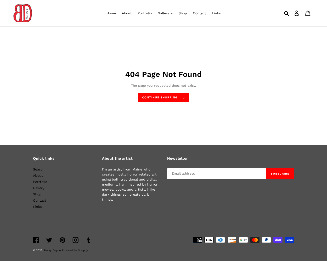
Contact (39, 200)
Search (39, 169)
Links (37, 207)
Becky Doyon (52, 250)
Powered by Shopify (75, 250)
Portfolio (40, 182)
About (38, 175)
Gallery (38, 188)
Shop (37, 194)
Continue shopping (160, 97)
